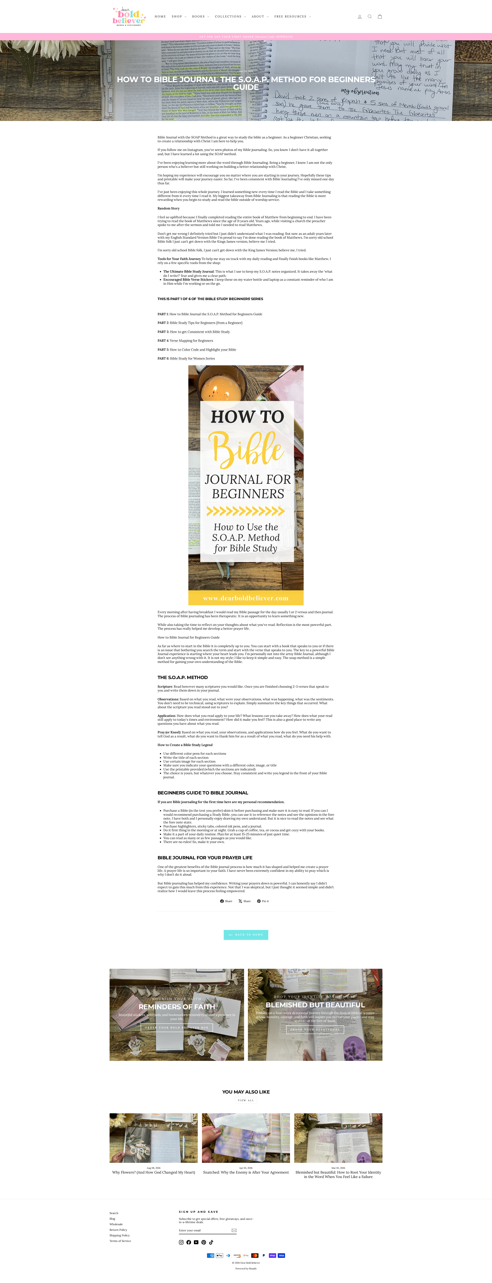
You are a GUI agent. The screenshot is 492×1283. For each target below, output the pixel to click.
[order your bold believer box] (177, 1015)
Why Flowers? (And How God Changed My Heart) (153, 1172)
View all (246, 1100)
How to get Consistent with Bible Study (200, 332)
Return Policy (118, 1230)
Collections (229, 16)
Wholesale (116, 1224)
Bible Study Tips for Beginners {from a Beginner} (206, 323)
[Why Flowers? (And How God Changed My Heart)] (154, 1138)
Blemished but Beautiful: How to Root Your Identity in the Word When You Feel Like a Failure (338, 1174)
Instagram (195, 150)
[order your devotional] (315, 1015)
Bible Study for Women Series (192, 359)
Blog (112, 1218)
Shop (178, 16)
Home (160, 16)
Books (199, 16)
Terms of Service (120, 1241)
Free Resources (291, 16)
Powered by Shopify (246, 1268)
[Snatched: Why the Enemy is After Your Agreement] (246, 1138)
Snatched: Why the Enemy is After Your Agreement (246, 1172)
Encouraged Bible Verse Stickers (188, 280)
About (259, 16)
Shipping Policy (120, 1235)
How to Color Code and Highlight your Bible (203, 350)
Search (114, 1213)
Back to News (248, 934)
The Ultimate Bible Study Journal (188, 272)
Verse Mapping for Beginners (191, 341)
